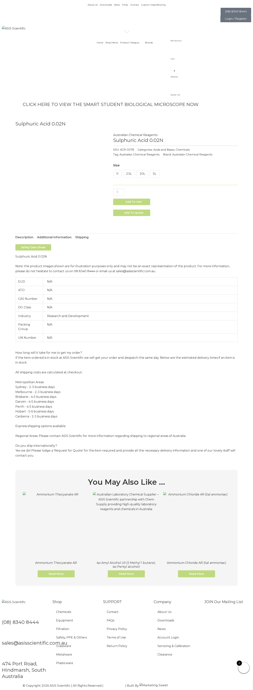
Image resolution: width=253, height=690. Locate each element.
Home (100, 42)
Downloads (106, 4)
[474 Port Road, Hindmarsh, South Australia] (6, 654)
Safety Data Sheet (33, 247)
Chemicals (183, 149)
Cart (172, 59)
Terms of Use (116, 637)
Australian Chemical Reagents (135, 135)
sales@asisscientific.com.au (34, 643)
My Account (176, 40)
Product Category (129, 42)
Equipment (64, 620)
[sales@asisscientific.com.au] (6, 633)
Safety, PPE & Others (71, 637)
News (117, 4)
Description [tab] (24, 237)
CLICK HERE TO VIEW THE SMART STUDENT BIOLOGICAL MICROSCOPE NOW (111, 104)
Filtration (62, 629)
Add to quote (133, 212)
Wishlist (174, 77)
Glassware (63, 646)
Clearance (164, 654)
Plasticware (64, 663)
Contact (134, 4)
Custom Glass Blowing (153, 4)
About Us (93, 4)
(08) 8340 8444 (20, 622)
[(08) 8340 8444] (6, 613)
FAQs (125, 4)
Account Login (168, 637)
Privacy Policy (117, 629)
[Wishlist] (175, 66)
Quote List (175, 95)
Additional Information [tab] (54, 237)
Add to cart (134, 201)
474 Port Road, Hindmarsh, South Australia (24, 670)
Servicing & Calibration (173, 646)
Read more (56, 573)
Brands (149, 42)
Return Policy (117, 646)
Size (116, 165)
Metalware (64, 654)
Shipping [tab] (82, 237)
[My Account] (175, 30)
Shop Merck (111, 42)
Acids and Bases (163, 149)
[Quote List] (175, 84)
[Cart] (175, 48)
